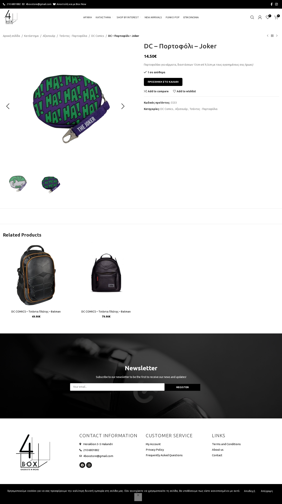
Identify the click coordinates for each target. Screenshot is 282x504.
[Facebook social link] (271, 4)
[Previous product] (267, 36)
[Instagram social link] (276, 4)
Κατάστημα (31, 35)
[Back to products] (272, 36)
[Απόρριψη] (138, 497)
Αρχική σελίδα (11, 35)
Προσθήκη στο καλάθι (163, 81)
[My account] (260, 17)
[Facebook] (82, 465)
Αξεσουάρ (49, 35)
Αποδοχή (249, 490)
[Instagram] (89, 465)
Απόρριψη (267, 490)
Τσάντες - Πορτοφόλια (73, 35)
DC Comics (97, 35)
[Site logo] (10, 17)
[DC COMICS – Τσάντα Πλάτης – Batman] (36, 275)
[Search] (252, 17)
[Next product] (277, 36)
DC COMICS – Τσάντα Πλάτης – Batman (36, 311)
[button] (8, 106)
